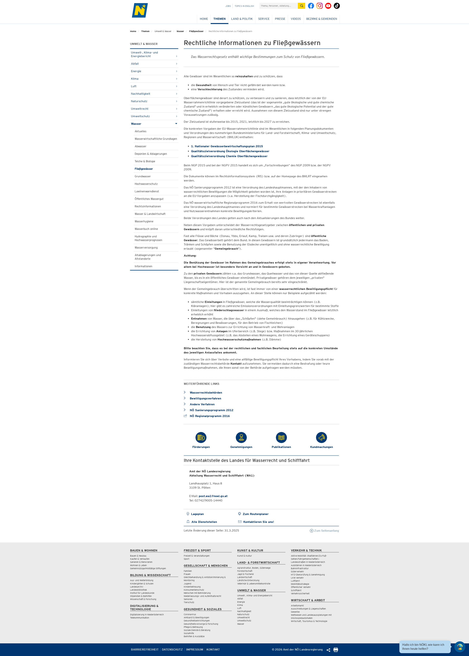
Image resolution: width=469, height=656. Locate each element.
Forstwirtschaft (244, 571)
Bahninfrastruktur (300, 568)
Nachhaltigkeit (140, 93)
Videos (296, 19)
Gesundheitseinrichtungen (197, 620)
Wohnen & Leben (138, 565)
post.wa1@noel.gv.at (213, 496)
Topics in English (244, 6)
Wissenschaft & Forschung (143, 599)
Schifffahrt (296, 590)
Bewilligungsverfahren (205, 398)
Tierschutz (189, 602)
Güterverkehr (297, 571)
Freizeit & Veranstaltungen (197, 555)
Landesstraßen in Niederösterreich (308, 562)
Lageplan (197, 514)
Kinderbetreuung (192, 586)
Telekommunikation (139, 617)
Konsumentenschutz (194, 589)
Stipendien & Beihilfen (141, 596)
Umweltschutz (140, 116)
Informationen (143, 266)
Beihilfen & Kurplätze (194, 636)
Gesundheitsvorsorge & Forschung (201, 623)
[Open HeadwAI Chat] (459, 646)
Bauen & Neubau (138, 555)
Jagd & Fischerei (245, 574)
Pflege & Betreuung (193, 627)
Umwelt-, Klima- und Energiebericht (144, 54)
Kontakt (213, 649)
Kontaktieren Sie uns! (258, 522)
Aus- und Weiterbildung (141, 580)
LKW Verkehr (297, 577)
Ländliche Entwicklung (248, 580)
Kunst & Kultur (244, 555)
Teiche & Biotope (145, 161)
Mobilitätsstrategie (300, 584)
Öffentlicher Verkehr (301, 587)
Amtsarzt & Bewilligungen (196, 617)
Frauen (187, 574)
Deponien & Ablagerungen (151, 153)
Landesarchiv (136, 586)
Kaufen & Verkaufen (139, 558)
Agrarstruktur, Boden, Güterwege (253, 567)
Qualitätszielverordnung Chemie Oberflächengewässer (229, 156)
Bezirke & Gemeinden (321, 19)
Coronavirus (190, 614)
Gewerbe (295, 611)
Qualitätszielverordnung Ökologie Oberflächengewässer (230, 151)
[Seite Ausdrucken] (336, 651)
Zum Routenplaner (256, 514)
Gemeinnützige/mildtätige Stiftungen (148, 568)
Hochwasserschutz (146, 184)
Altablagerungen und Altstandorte (148, 256)
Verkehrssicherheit (300, 593)
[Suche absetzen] (301, 6)
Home (204, 19)
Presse (280, 19)
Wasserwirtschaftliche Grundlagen (156, 138)
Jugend (187, 583)
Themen (219, 19)
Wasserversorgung (146, 247)
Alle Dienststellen (204, 522)
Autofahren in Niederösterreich (306, 565)
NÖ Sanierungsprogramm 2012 (211, 410)
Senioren (188, 599)
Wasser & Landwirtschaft (150, 214)
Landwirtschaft (244, 577)
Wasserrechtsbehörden (205, 392)
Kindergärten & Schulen (142, 583)
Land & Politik (242, 19)
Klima (135, 78)
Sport (186, 558)
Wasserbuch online (146, 229)
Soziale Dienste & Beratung (197, 630)
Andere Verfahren (202, 404)
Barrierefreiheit (145, 649)
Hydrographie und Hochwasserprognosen (148, 238)
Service (263, 19)
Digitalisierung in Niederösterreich (147, 614)
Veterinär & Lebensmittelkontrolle (253, 583)
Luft (133, 86)
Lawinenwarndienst (147, 191)
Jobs (228, 6)
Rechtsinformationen (148, 206)
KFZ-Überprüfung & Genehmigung (308, 574)
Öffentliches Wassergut (149, 199)
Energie (136, 71)
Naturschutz (139, 101)
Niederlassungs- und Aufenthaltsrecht (202, 596)
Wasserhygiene (144, 221)
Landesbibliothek (138, 589)
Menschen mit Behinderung (197, 593)
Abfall (135, 63)
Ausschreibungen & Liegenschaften (308, 608)
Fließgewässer (196, 31)
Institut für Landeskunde (142, 593)
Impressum (194, 649)
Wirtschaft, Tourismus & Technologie (309, 621)
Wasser (180, 31)
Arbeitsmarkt (297, 605)
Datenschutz (172, 649)
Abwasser (140, 146)
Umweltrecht (139, 108)
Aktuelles (140, 131)
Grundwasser (143, 176)
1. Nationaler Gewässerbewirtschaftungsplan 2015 (227, 146)
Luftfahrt (295, 580)
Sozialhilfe (189, 633)
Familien (188, 571)
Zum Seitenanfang (326, 530)
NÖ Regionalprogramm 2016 (209, 416)
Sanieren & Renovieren (141, 562)
